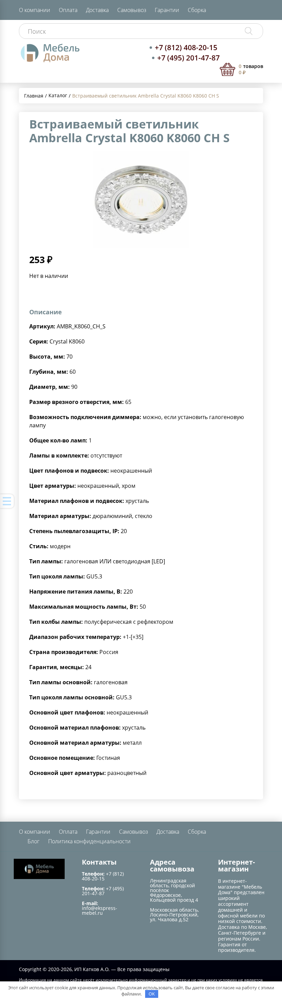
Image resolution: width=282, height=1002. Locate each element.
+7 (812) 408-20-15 (186, 47)
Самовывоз (131, 10)
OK (152, 994)
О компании (34, 10)
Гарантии (167, 10)
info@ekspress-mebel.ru (99, 910)
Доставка (97, 10)
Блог (34, 841)
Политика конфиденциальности (89, 841)
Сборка (197, 10)
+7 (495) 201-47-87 (188, 57)
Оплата (68, 10)
